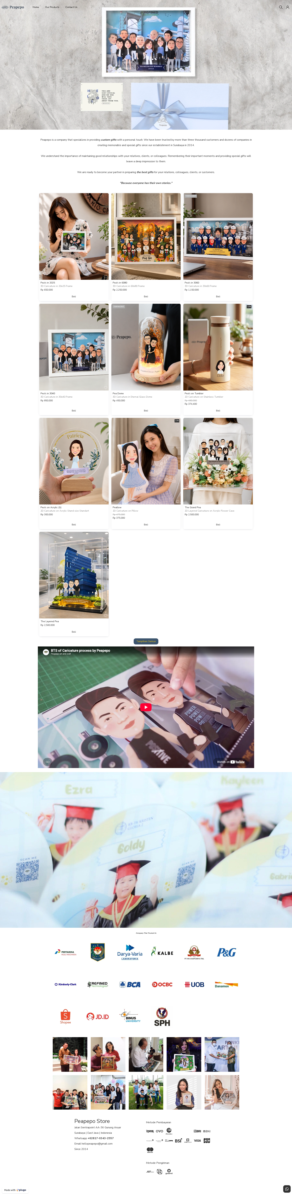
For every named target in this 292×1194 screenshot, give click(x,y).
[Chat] (287, 1189)
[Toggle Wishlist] (105, 276)
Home (36, 7)
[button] (288, 7)
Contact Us (71, 7)
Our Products (52, 7)
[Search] (281, 7)
